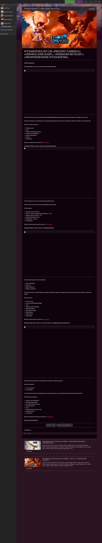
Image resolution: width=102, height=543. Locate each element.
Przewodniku (49, 416)
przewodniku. (46, 142)
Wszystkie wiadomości (31, 8)
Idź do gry (51, 425)
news (29, 433)
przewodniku (46, 319)
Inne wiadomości (65, 425)
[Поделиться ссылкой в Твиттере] (46, 429)
